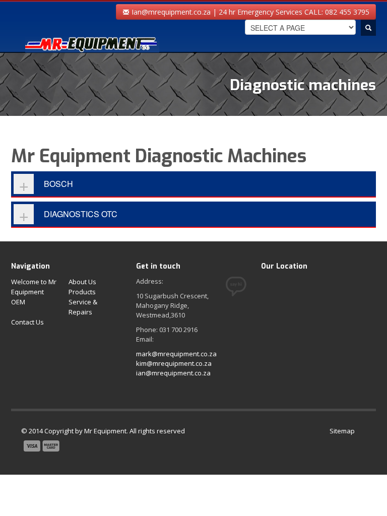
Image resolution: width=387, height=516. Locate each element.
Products (82, 291)
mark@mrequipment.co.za (176, 353)
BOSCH (58, 183)
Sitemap (342, 430)
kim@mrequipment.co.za (174, 363)
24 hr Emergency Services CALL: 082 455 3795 (294, 12)
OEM (18, 301)
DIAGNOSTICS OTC (80, 214)
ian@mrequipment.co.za (173, 372)
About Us (82, 281)
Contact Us (27, 322)
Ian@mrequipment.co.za (170, 12)
